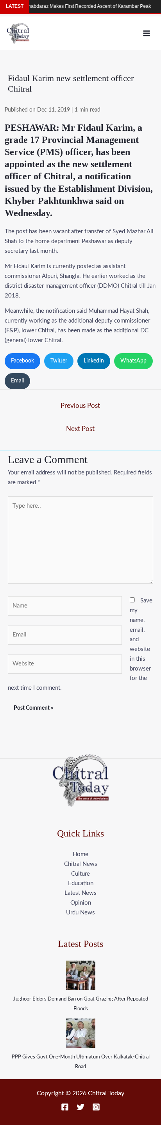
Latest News (80, 893)
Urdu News (80, 913)
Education (80, 883)
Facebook (22, 361)
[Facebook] (65, 1107)
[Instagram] (96, 1107)
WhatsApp (133, 361)
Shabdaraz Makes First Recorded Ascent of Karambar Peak (82, 6)
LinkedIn (94, 361)
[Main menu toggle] (146, 33)
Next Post (80, 428)
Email (17, 381)
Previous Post (80, 405)
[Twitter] (80, 1107)
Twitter (58, 361)
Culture (80, 874)
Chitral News (80, 864)
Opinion (80, 903)
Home (80, 854)
